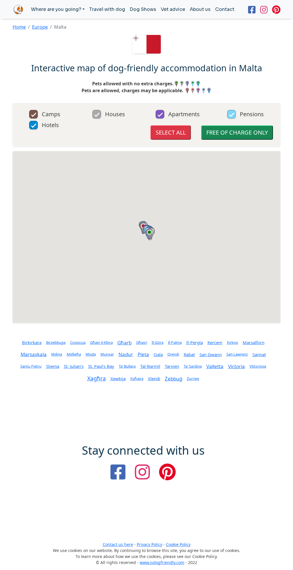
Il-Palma (175, 342)
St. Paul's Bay (101, 366)
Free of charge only (237, 132)
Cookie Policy (178, 544)
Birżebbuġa (56, 342)
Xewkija (118, 378)
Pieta (143, 354)
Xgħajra (136, 378)
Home (19, 27)
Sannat (259, 354)
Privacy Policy (149, 544)
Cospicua (78, 342)
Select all (171, 132)
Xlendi (154, 378)
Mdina (56, 354)
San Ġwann (210, 354)
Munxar (107, 354)
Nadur (125, 354)
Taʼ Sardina (193, 366)
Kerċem (214, 342)
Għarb (124, 342)
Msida (91, 354)
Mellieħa (74, 354)
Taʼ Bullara (127, 366)
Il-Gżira (157, 342)
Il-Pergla (194, 342)
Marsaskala (34, 354)
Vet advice (173, 9)
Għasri (141, 342)
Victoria (236, 366)
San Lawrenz (237, 354)
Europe (40, 27)
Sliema (52, 366)
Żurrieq (193, 378)
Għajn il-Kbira (101, 342)
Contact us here (118, 544)
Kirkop (232, 342)
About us (200, 9)
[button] (149, 235)
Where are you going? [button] (56, 9)
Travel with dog (107, 9)
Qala (158, 354)
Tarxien (172, 366)
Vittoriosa (258, 366)
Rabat (189, 354)
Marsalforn (253, 342)
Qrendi (173, 354)
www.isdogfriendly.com (162, 562)
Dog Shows (143, 9)
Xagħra (96, 378)
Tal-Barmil (150, 366)
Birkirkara (31, 342)
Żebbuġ (173, 378)
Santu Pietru (30, 366)
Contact (224, 9)
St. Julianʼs (74, 366)
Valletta (214, 366)
